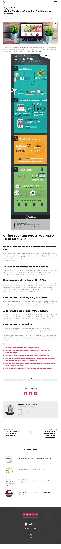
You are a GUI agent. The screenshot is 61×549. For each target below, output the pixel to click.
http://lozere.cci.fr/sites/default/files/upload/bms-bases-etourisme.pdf (29, 368)
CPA (31, 537)
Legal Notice (30, 530)
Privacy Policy (30, 533)
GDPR (30, 534)
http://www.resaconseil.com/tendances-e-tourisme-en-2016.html (27, 355)
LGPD (30, 535)
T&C (30, 531)
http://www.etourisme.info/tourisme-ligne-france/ (22, 347)
